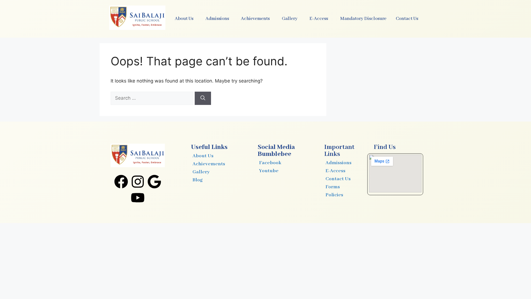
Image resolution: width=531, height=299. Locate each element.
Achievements (208, 164)
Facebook (270, 163)
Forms (333, 187)
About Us (203, 156)
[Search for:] (153, 98)
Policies (334, 195)
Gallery (201, 172)
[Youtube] (138, 198)
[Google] (154, 182)
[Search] (203, 98)
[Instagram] (138, 182)
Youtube (268, 171)
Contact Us (407, 19)
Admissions (339, 163)
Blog (197, 180)
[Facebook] (121, 182)
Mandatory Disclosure (363, 19)
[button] (185, 19)
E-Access (335, 171)
